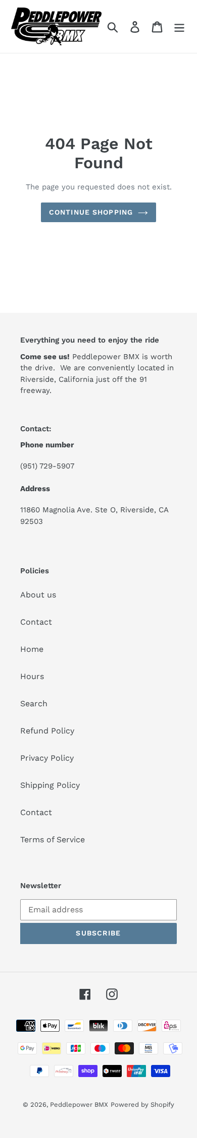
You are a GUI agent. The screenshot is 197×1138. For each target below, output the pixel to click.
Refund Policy (47, 730)
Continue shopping (91, 212)
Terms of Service (52, 839)
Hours (32, 676)
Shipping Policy (50, 785)
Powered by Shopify (142, 1104)
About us (38, 594)
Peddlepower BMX (79, 1104)
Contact (36, 622)
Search (33, 703)
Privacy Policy (47, 758)
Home (31, 649)
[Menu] (179, 26)
